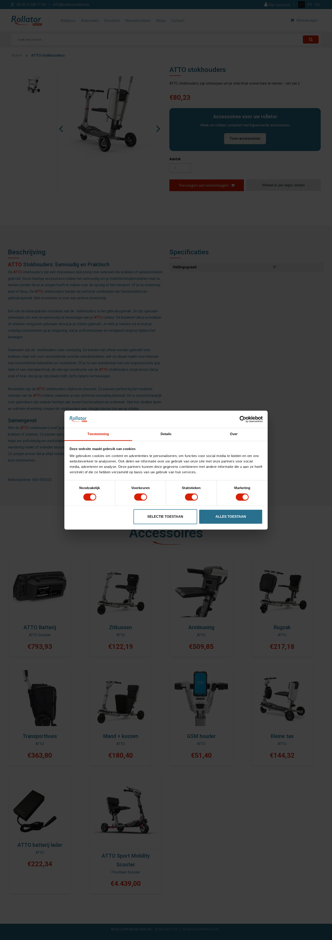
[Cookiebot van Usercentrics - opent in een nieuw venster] (243, 419)
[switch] (140, 497)
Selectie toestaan (165, 517)
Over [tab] (234, 434)
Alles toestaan (230, 517)
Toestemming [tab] (98, 434)
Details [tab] (166, 434)
